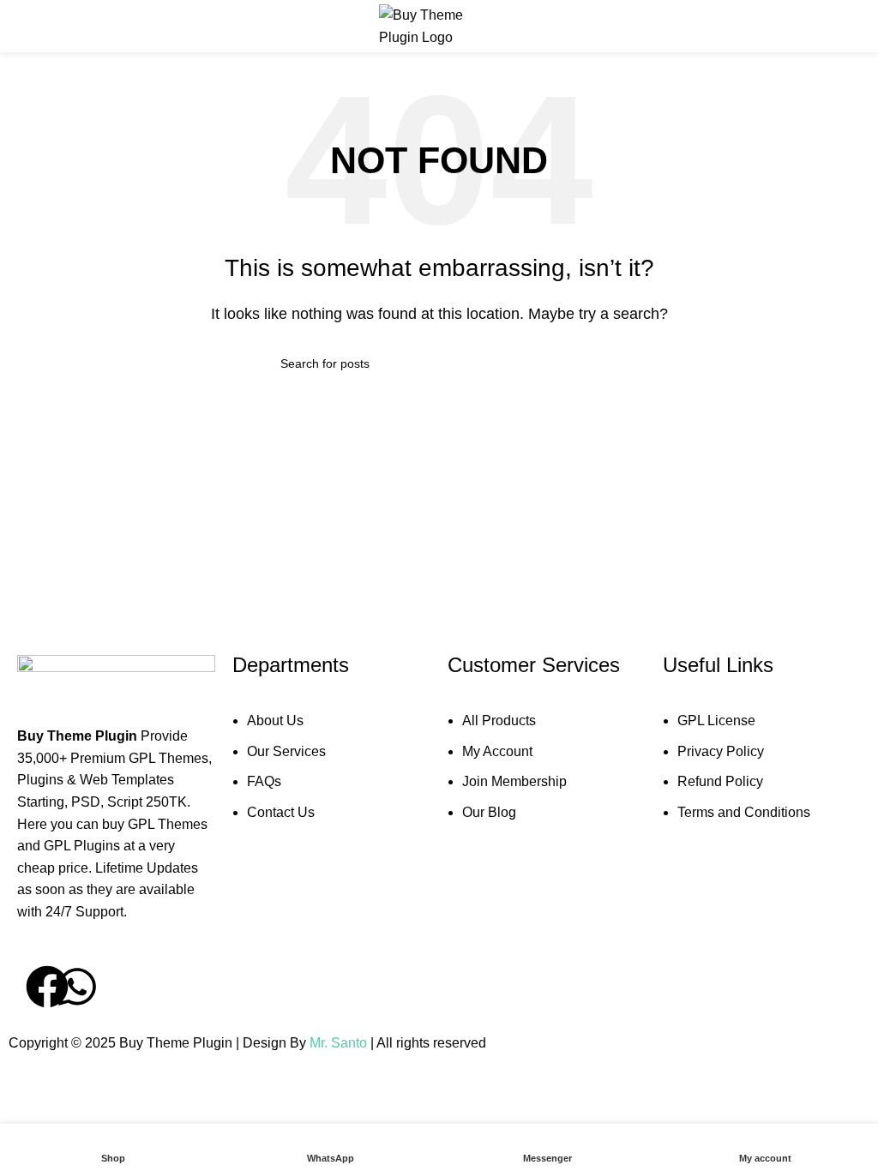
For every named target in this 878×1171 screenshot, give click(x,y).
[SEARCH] (590, 363)
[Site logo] (439, 25)
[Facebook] (47, 986)
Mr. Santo (340, 1043)
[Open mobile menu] (19, 26)
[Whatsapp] (77, 986)
